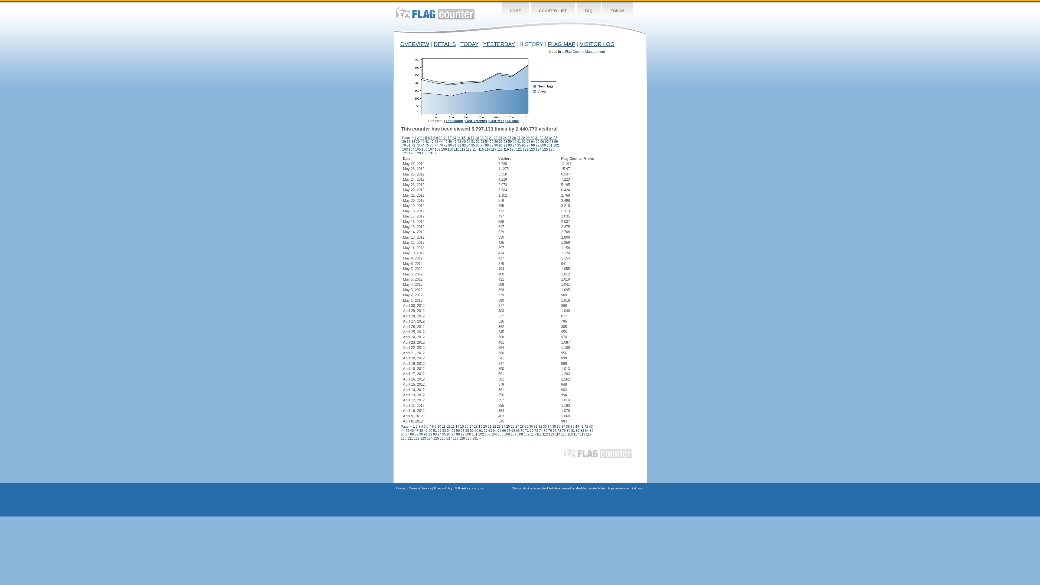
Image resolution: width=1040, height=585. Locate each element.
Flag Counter (435, 13)
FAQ (589, 11)
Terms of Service (420, 488)
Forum (617, 11)
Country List (553, 11)
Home (515, 11)
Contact (401, 488)
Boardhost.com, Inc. (471, 488)
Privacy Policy (443, 488)
